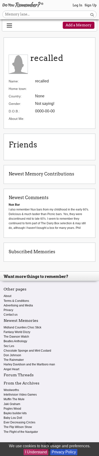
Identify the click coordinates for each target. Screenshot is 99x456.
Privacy (8, 310)
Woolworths (11, 390)
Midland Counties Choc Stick (22, 327)
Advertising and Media (18, 305)
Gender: (15, 104)
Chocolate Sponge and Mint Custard (27, 350)
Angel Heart (11, 369)
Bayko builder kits (15, 413)
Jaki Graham (12, 404)
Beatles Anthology (15, 341)
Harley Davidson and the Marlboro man (29, 364)
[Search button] (92, 14)
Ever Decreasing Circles (19, 422)
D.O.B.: (14, 111)
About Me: (16, 119)
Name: (14, 81)
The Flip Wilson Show (18, 427)
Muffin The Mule (14, 399)
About (7, 296)
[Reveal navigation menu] (9, 25)
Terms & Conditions (16, 301)
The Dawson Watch (16, 336)
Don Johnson (12, 355)
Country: (15, 96)
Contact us (11, 314)
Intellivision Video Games (20, 394)
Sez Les (9, 346)
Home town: (18, 89)
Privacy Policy (64, 452)
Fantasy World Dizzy (17, 332)
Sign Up (91, 5)
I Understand (36, 452)
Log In (77, 5)
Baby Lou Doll (13, 418)
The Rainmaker (14, 360)
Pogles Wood (12, 408)
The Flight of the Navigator (21, 432)
